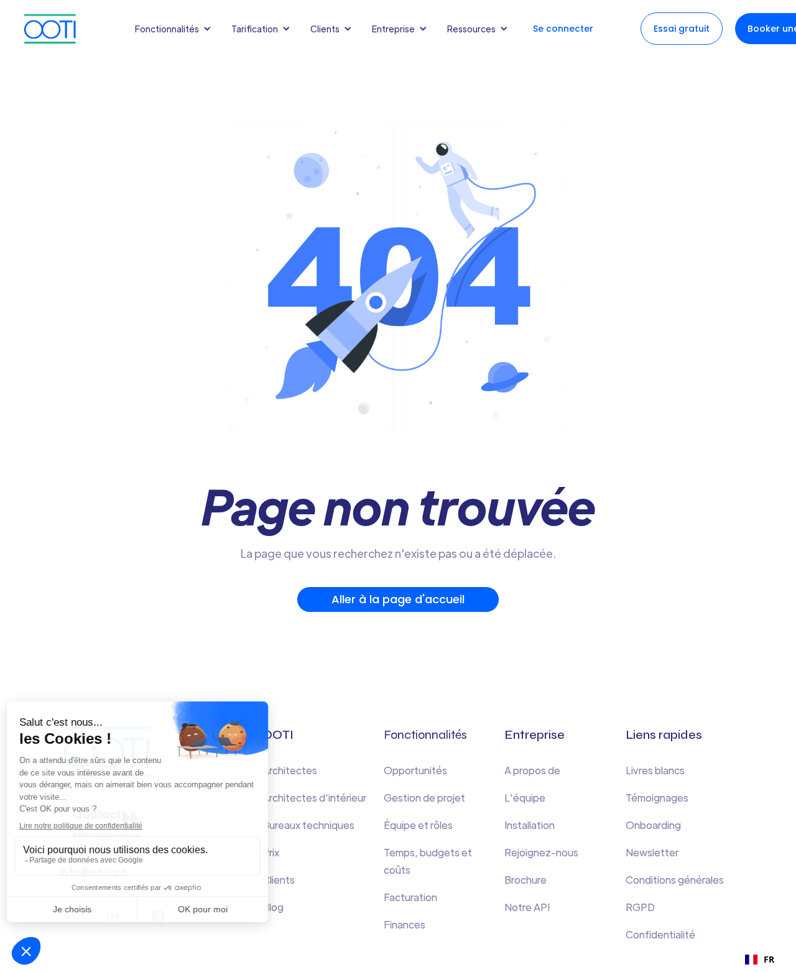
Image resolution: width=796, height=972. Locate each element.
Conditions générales (675, 879)
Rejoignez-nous (541, 852)
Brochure (525, 879)
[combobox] (760, 959)
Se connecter (563, 28)
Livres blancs (655, 770)
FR (769, 959)
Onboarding (653, 824)
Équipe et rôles (418, 824)
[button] (175, 28)
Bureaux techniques (308, 824)
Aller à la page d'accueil (398, 599)
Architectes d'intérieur (314, 797)
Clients (278, 879)
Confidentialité (660, 934)
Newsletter (652, 852)
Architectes (289, 770)
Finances (404, 924)
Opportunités (415, 770)
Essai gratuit (682, 28)
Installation (529, 824)
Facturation (410, 897)
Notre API (527, 907)
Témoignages (657, 797)
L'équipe (524, 797)
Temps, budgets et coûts (428, 861)
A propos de (532, 770)
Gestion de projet (424, 797)
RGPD (640, 907)
